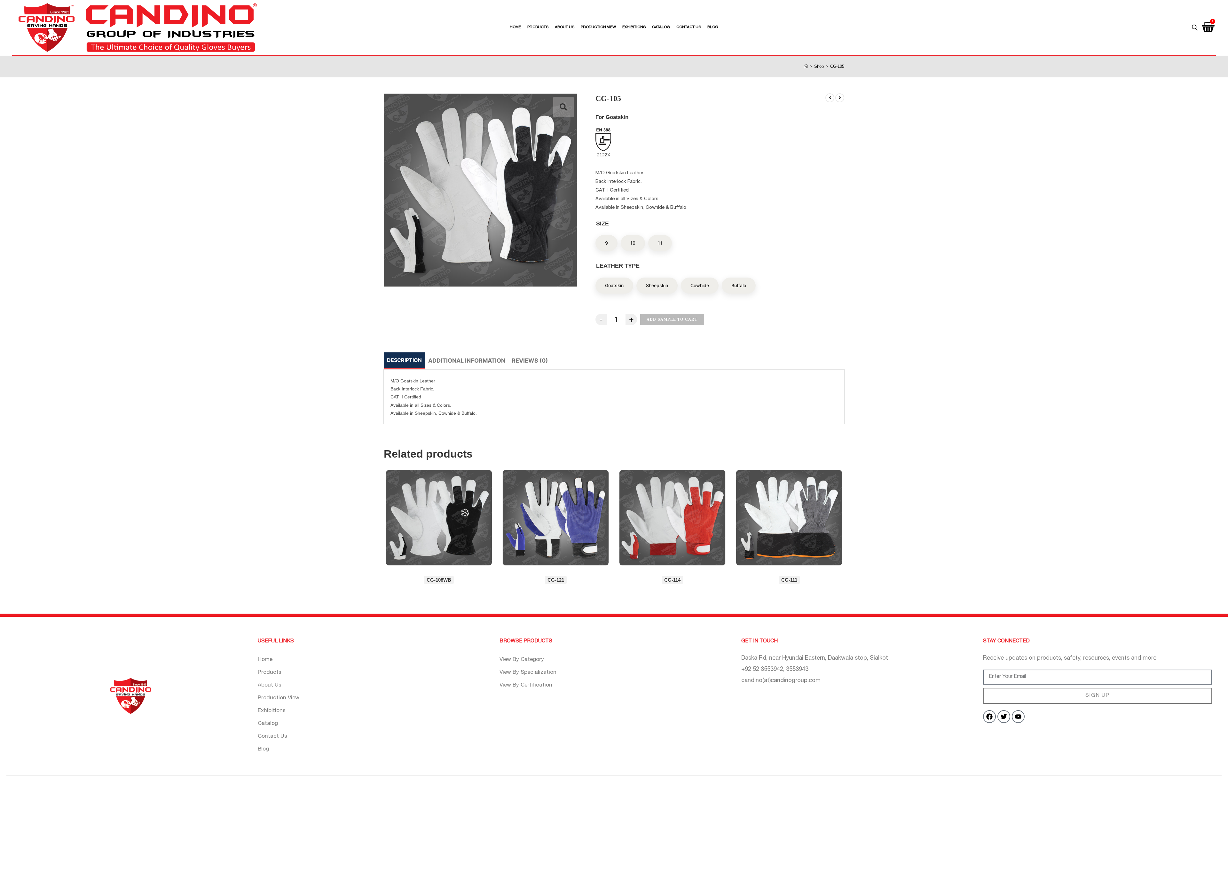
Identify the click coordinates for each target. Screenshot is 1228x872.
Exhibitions (634, 27)
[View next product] (839, 97)
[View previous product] (829, 97)
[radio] (606, 243)
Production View (598, 27)
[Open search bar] (1195, 27)
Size (602, 223)
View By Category (522, 660)
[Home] (806, 66)
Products (537, 27)
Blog (712, 27)
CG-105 (837, 66)
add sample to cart (672, 319)
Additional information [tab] (466, 360)
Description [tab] (404, 360)
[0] (1208, 24)
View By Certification (526, 685)
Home (515, 27)
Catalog (661, 27)
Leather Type (618, 266)
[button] (563, 107)
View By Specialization (528, 672)
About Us (564, 27)
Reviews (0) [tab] (530, 360)
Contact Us (688, 27)
